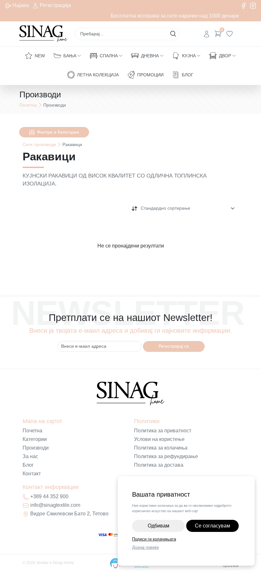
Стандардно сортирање (165, 208)
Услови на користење (159, 439)
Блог (188, 74)
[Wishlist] (229, 33)
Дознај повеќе (145, 547)
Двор (225, 55)
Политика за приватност (162, 430)
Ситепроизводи (39, 144)
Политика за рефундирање (166, 456)
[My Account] (206, 33)
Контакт (32, 473)
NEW (40, 55)
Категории (35, 439)
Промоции (150, 74)
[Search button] (173, 33)
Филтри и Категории (58, 132)
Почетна (28, 105)
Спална (109, 55)
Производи (36, 447)
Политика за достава (158, 465)
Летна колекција (98, 74)
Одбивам (158, 525)
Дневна (150, 55)
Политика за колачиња (160, 447)
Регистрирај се (174, 346)
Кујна (189, 55)
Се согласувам (212, 525)
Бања (69, 55)
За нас (30, 456)
